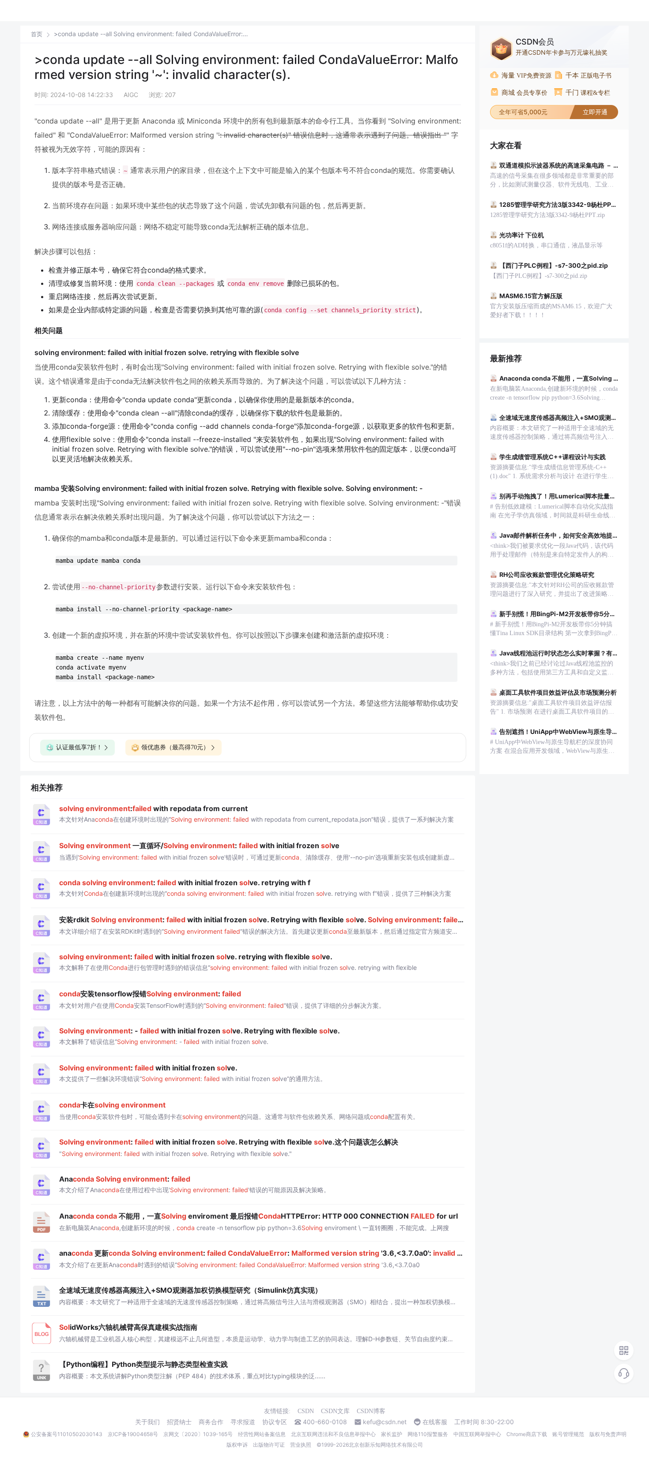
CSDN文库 (335, 1411)
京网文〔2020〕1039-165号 (198, 1434)
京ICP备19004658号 (133, 1434)
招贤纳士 (179, 1421)
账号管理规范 (568, 1434)
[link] (36, 34)
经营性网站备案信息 (262, 1434)
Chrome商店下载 (526, 1434)
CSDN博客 (371, 1411)
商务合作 (211, 1421)
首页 (36, 34)
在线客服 (435, 1421)
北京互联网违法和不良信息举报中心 (333, 1434)
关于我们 (147, 1421)
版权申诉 (237, 1444)
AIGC (131, 94)
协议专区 (274, 1421)
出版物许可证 (269, 1444)
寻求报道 (242, 1421)
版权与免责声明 (607, 1434)
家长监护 (391, 1434)
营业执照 (300, 1444)
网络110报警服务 (428, 1434)
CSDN (306, 1411)
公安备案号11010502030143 (66, 1434)
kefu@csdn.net (385, 1421)
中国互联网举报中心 (477, 1434)
